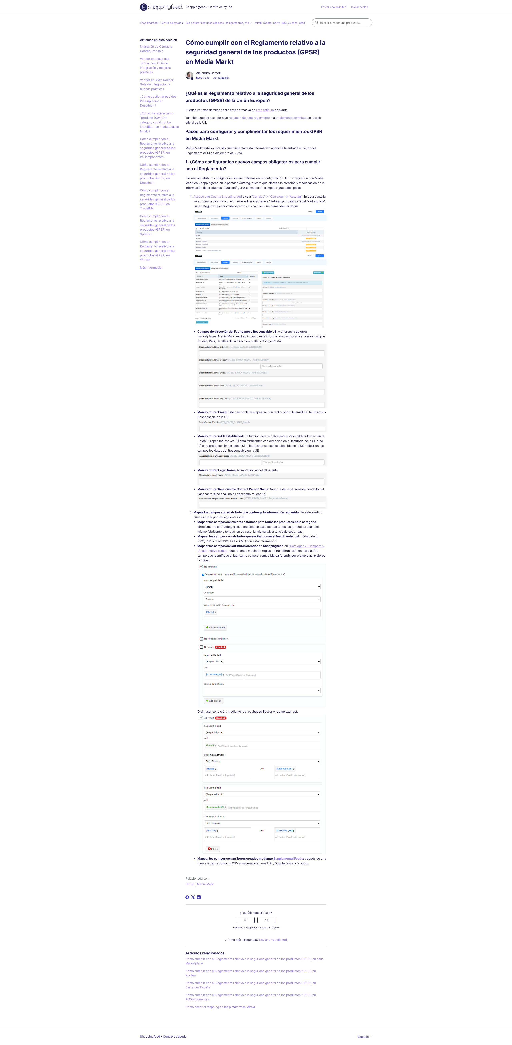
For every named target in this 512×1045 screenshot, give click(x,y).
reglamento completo (291, 118)
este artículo (265, 110)
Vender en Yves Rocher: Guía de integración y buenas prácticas (157, 84)
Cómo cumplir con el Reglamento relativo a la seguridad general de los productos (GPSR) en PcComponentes (157, 148)
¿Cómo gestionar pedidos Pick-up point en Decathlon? (158, 101)
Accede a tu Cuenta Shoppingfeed (217, 196)
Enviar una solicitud (333, 7)
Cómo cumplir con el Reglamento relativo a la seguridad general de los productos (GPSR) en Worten (157, 251)
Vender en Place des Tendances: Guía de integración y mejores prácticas (155, 65)
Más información (151, 267)
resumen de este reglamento (249, 118)
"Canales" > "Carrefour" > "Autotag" (277, 196)
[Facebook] (187, 897)
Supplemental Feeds (288, 858)
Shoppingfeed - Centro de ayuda (160, 22)
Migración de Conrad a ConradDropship (156, 49)
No (266, 919)
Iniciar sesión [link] (359, 7)
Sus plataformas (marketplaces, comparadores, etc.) (218, 22)
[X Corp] (193, 897)
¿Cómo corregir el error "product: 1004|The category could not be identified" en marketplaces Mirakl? (159, 122)
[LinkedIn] (199, 897)
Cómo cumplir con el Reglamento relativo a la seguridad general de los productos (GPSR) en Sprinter (157, 225)
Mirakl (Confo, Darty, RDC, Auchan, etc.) (280, 22)
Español (364, 1036)
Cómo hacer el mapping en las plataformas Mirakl (220, 1007)
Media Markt (205, 884)
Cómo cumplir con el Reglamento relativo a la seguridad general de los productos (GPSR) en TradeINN (157, 199)
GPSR (189, 884)
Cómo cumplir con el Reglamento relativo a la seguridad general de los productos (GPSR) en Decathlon (157, 174)
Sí (245, 919)
